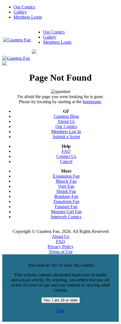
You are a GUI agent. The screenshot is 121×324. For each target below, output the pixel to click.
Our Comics (24, 7)
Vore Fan (66, 186)
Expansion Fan (66, 176)
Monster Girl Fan (66, 211)
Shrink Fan (66, 191)
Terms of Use (61, 251)
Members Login (28, 17)
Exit (60, 310)
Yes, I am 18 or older (61, 300)
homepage (92, 101)
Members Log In (66, 131)
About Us (66, 121)
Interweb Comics (66, 216)
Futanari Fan (66, 206)
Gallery (20, 12)
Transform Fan (66, 201)
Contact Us (66, 156)
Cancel (66, 161)
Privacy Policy (60, 246)
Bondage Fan (66, 196)
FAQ (66, 151)
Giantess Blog (66, 116)
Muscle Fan (66, 181)
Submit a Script (66, 136)
